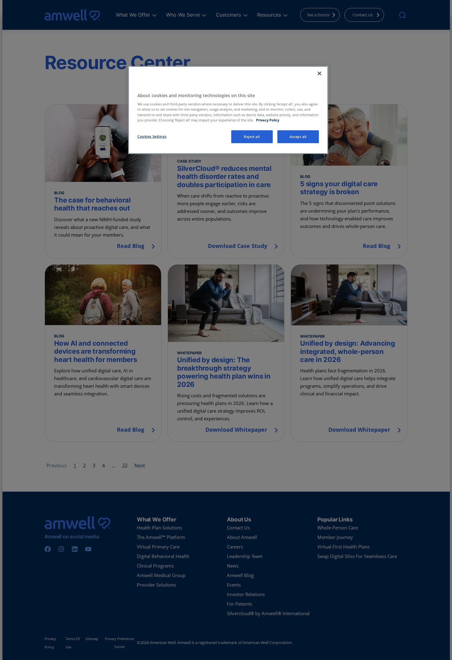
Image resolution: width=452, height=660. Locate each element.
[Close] (319, 73)
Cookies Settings (151, 136)
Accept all (298, 136)
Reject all (252, 136)
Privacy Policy (267, 120)
